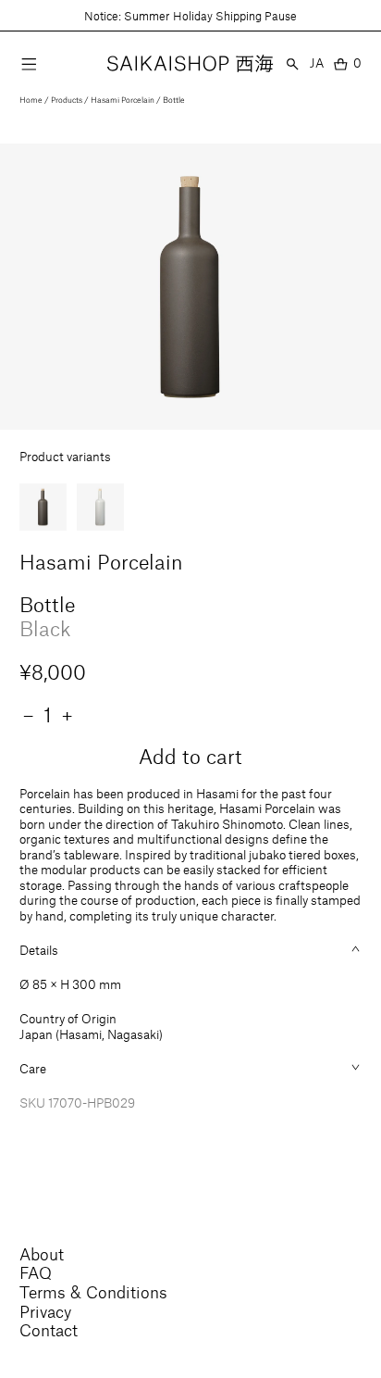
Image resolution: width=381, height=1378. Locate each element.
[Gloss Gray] (101, 507)
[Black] (43, 507)
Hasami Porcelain (122, 99)
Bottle (174, 99)
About (41, 1254)
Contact (48, 1330)
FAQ (35, 1272)
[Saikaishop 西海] (190, 64)
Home (31, 99)
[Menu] (29, 64)
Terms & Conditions (93, 1292)
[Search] (292, 64)
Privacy (45, 1311)
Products (66, 99)
